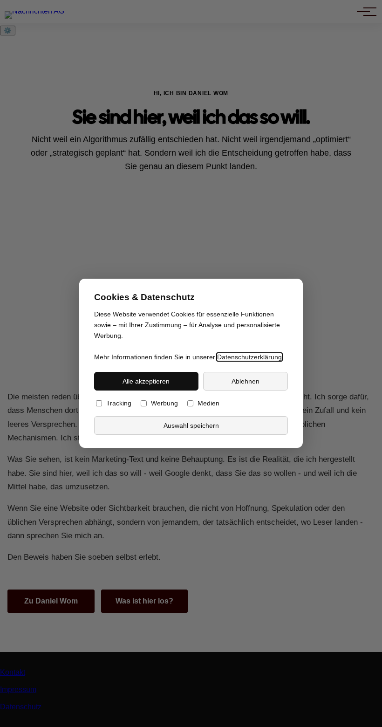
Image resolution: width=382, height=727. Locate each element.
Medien (208, 403)
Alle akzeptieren (146, 381)
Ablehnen (245, 381)
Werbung (164, 403)
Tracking (118, 403)
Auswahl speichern (191, 425)
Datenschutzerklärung (249, 357)
